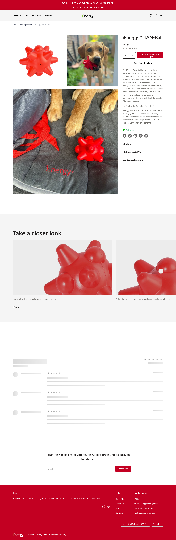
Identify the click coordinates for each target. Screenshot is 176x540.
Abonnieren (123, 469)
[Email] (146, 136)
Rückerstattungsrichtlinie (145, 513)
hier (154, 106)
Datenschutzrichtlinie (143, 508)
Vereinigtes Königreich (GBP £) (134, 524)
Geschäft (119, 499)
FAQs (136, 499)
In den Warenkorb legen (150, 55)
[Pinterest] (141, 136)
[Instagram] (108, 506)
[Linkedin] (135, 136)
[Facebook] (124, 136)
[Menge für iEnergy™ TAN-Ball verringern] (124, 55)
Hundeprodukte (26, 25)
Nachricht (119, 503)
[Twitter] (130, 136)
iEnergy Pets (41, 534)
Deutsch (156, 524)
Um (117, 508)
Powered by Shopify (57, 534)
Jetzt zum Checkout (143, 63)
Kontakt (119, 513)
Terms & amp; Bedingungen (146, 503)
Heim (15, 25)
